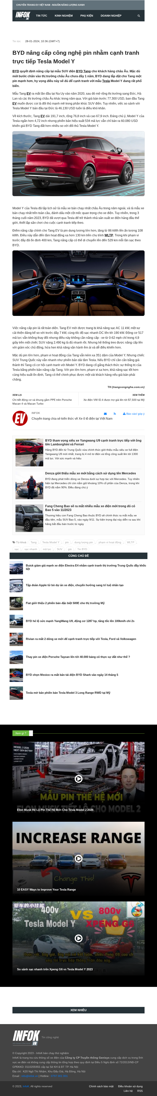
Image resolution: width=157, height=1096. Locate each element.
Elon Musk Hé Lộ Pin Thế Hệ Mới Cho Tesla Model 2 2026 (55, 809)
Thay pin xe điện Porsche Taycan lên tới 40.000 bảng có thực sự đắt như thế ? (78, 656)
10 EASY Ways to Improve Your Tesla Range (46, 889)
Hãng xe (22, 15)
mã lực (47, 549)
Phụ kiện (86, 15)
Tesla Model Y (50, 542)
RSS (140, 1090)
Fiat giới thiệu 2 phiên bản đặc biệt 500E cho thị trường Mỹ (65, 603)
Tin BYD (82, 549)
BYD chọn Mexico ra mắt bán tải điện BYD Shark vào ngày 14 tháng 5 (72, 674)
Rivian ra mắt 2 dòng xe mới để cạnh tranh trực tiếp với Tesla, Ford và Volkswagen (81, 639)
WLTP (109, 235)
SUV (59, 549)
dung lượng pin (83, 542)
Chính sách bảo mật (101, 1086)
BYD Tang (83, 71)
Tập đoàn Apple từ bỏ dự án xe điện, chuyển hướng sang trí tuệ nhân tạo (74, 585)
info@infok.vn (29, 1075)
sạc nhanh (31, 549)
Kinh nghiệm (64, 15)
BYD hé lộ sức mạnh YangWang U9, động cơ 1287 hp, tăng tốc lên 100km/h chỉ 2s (80, 621)
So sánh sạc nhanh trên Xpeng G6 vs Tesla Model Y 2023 (55, 969)
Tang (34, 542)
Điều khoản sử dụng (130, 1086)
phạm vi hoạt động (110, 542)
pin (67, 542)
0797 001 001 (59, 1075)
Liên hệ (128, 1090)
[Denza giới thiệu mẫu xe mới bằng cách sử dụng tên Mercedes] (29, 485)
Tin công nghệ (50, 1037)
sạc (17, 549)
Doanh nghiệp (111, 15)
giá (70, 549)
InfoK (26, 1086)
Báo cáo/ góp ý (135, 413)
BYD (15, 71)
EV (29, 93)
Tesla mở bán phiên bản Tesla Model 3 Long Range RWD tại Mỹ (68, 692)
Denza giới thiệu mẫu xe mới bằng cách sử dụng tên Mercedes (90, 473)
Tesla (106, 81)
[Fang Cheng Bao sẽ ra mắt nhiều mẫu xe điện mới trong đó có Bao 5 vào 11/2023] (29, 518)
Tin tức (41, 15)
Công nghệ (24, 27)
